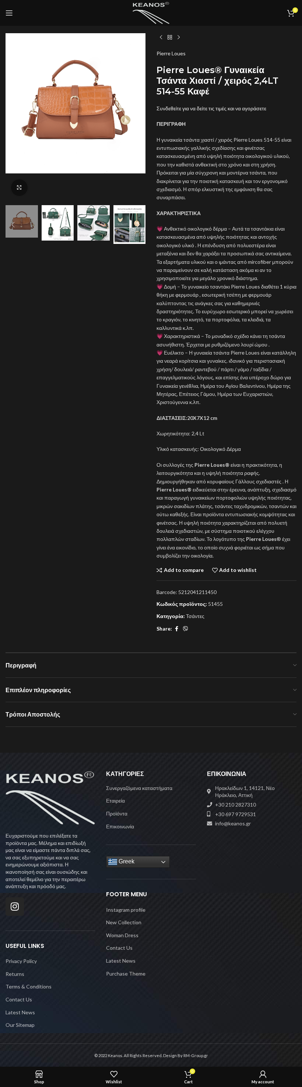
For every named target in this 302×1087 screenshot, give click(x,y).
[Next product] (178, 37)
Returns (15, 974)
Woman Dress (122, 935)
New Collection (123, 922)
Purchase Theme (125, 973)
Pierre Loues (171, 53)
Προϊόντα (116, 813)
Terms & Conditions (29, 986)
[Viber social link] (185, 629)
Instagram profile (125, 910)
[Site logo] (151, 12)
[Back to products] (169, 37)
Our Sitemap (20, 1025)
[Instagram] (15, 906)
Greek (125, 862)
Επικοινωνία (120, 826)
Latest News (20, 1012)
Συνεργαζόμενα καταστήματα (139, 788)
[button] (13, 117)
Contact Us (19, 999)
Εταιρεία (115, 800)
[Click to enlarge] (19, 187)
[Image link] (50, 797)
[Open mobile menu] (9, 13)
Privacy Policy (21, 961)
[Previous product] (161, 37)
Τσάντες (195, 616)
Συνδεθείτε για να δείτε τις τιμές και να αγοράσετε (211, 108)
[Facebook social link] (176, 629)
